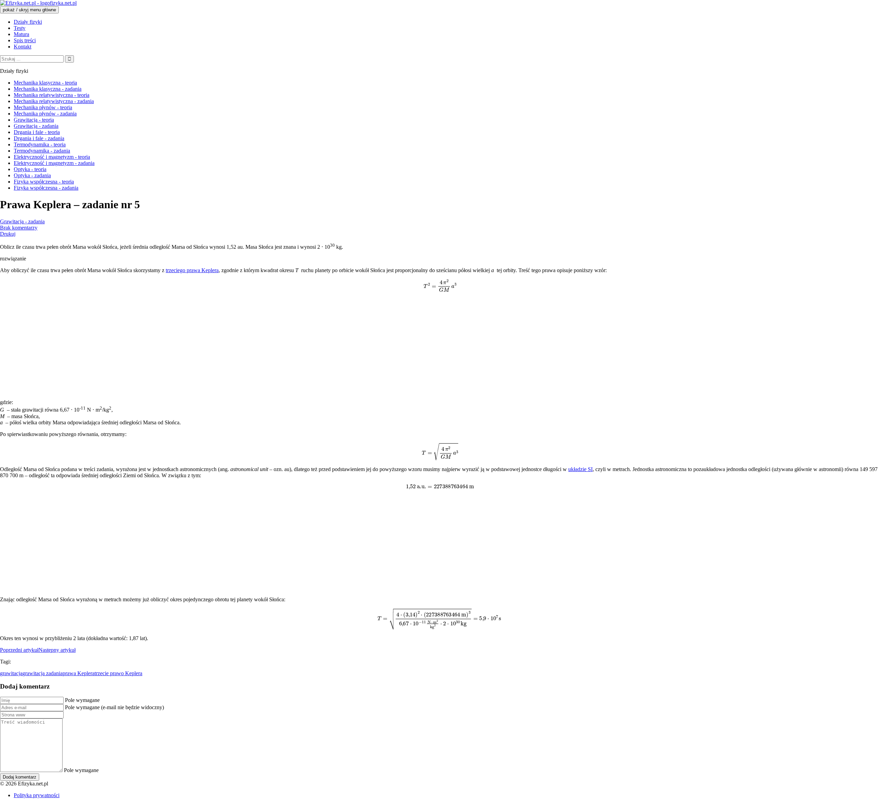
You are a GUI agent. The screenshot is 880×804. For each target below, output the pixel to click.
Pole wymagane (82, 700)
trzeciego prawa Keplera (192, 270)
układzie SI (580, 469)
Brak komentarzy (18, 228)
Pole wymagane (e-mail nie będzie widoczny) (114, 707)
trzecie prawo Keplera (118, 673)
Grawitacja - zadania (22, 221)
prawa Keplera (79, 673)
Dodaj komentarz (19, 777)
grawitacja (11, 673)
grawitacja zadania (42, 673)
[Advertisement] (206, 346)
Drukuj (7, 234)
